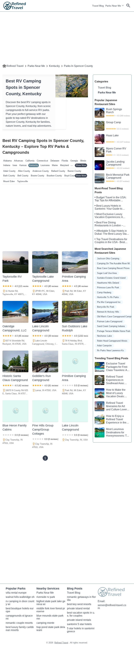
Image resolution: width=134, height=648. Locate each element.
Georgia (74, 160)
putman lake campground (109, 321)
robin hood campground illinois (112, 341)
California (29, 160)
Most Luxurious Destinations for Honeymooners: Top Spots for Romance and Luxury (112, 432)
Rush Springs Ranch (118, 112)
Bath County (9, 175)
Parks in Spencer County (78, 66)
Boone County (37, 175)
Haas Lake (118, 138)
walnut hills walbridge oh (20, 597)
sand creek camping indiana (111, 326)
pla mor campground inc (109, 302)
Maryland (64, 165)
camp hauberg (104, 292)
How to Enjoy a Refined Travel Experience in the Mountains (110, 419)
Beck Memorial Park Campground (118, 177)
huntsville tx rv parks (108, 297)
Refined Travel (15, 66)
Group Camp (117, 125)
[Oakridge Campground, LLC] (15, 312)
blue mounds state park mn (50, 617)
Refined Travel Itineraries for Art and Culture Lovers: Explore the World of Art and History (112, 406)
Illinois (83, 160)
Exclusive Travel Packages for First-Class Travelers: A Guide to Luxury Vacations (111, 367)
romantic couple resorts (19, 622)
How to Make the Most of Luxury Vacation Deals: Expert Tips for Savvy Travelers (110, 393)
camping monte (45, 622)
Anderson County (41, 171)
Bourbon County (54, 175)
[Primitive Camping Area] (75, 262)
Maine (55, 165)
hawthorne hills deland (108, 283)
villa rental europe (16, 592)
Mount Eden (9, 181)
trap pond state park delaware (50, 628)
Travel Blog (98, 5)
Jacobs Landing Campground (118, 164)
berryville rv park (105, 307)
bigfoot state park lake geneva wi (50, 603)
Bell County (22, 175)
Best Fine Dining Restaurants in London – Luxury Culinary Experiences (111, 224)
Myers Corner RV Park (117, 151)
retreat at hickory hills (108, 312)
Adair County (9, 171)
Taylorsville (22, 181)
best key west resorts (79, 604)
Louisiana (45, 165)
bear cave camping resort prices (113, 268)
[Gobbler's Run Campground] (45, 361)
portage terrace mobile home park (113, 331)
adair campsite (104, 345)
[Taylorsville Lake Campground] (45, 262)
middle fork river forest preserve (50, 610)
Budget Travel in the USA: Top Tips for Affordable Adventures (110, 199)
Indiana (6, 165)
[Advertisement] (67, 35)
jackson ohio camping (108, 258)
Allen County (24, 171)
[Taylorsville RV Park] (15, 262)
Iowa (15, 165)
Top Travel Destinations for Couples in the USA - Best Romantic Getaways (111, 241)
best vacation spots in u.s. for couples (81, 614)
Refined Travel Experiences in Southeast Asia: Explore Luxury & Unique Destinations (109, 380)
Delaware (54, 160)
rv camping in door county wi (20, 603)
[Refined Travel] (14, 6)
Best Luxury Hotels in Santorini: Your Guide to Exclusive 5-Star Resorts (109, 207)
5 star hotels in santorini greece (81, 630)
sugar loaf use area (107, 273)
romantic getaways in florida (81, 598)
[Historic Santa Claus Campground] (15, 361)
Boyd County (70, 175)
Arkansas (18, 160)
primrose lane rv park (108, 287)
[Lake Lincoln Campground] (45, 312)
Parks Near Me (113, 5)
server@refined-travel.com (112, 606)
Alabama (7, 160)
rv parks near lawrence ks (110, 350)
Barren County (74, 171)
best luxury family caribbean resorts (20, 628)
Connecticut (42, 160)
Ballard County (58, 171)
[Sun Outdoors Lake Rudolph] (75, 312)
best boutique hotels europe (20, 610)
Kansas (23, 165)
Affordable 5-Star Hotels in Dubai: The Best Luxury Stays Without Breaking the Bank (112, 232)
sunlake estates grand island (111, 278)
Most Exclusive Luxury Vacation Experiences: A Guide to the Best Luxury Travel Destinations (109, 216)
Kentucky (54, 66)
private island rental (78, 608)
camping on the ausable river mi (113, 263)
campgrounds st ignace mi (19, 617)
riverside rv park (45, 597)
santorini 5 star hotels (79, 624)
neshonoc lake (104, 336)
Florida (65, 160)
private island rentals (79, 620)
